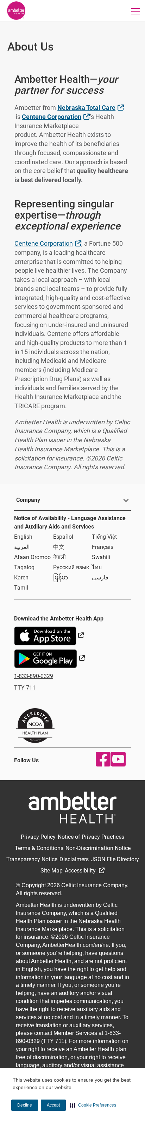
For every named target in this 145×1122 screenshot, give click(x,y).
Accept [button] (53, 1105)
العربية (22, 547)
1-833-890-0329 (33, 676)
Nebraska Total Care (91, 107)
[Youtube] (116, 759)
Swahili (101, 557)
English (23, 536)
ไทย (97, 567)
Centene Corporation (56, 116)
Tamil (21, 587)
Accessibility (81, 870)
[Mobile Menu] (135, 11)
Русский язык (71, 567)
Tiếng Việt (104, 536)
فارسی (100, 577)
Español (63, 536)
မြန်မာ (60, 577)
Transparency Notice (31, 859)
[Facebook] (101, 759)
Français (102, 547)
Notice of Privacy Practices (91, 837)
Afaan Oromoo (32, 557)
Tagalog (24, 567)
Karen (21, 577)
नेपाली (59, 557)
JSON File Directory (115, 859)
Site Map (51, 870)
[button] (93, 1105)
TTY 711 (25, 687)
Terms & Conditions (39, 848)
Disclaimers (74, 859)
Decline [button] (24, 1105)
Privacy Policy (38, 837)
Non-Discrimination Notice (98, 848)
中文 (58, 547)
